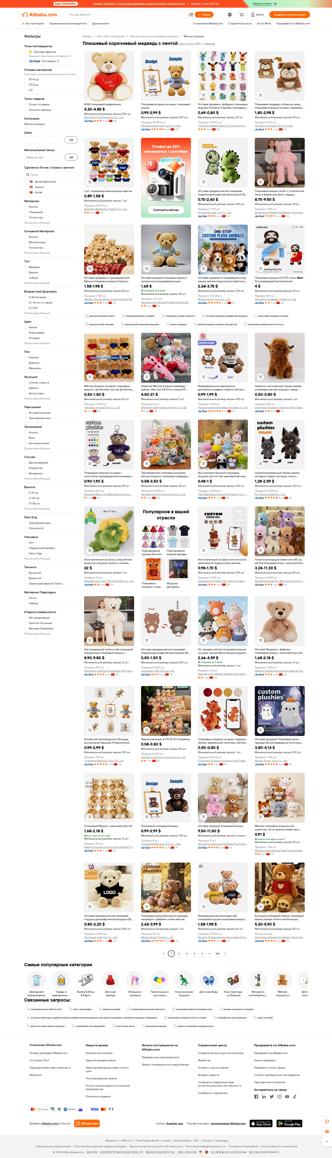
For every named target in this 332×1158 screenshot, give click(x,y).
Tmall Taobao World (147, 1140)
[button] (191, 14)
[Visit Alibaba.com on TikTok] (294, 1096)
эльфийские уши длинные (232, 1017)
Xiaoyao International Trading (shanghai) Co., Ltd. (166, 302)
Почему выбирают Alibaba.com (48, 1053)
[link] (327, 1122)
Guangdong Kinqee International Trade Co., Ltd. (223, 581)
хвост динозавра (82, 1009)
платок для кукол (125, 1026)
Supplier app (175, 1123)
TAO (195, 1140)
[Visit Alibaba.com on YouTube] (287, 1096)
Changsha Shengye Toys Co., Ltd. (161, 125)
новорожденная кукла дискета (148, 1009)
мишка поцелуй (111, 1009)
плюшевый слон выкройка (90, 1026)
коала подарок (178, 324)
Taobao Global (181, 1140)
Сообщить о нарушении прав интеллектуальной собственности (219, 1084)
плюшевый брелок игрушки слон (194, 1009)
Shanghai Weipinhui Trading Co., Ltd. (105, 209)
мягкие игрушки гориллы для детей (217, 324)
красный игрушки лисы (102, 316)
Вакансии (36, 1074)
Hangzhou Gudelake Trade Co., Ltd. (275, 299)
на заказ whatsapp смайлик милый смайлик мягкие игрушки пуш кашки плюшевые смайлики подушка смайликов (94, 1017)
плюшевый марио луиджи (140, 316)
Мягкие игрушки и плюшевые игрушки (154, 36)
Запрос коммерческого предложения (165, 1064)
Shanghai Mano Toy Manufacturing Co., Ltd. (109, 494)
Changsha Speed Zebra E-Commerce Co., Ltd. (223, 125)
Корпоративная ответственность (50, 1067)
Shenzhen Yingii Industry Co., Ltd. (104, 117)
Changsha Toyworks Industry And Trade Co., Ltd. (280, 407)
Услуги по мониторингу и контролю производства (108, 1087)
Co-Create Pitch (39, 1060)
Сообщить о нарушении (212, 1092)
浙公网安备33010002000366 (229, 1152)
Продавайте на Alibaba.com (271, 1053)
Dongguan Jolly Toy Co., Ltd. (214, 212)
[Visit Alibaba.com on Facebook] (256, 1096)
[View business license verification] (201, 1152)
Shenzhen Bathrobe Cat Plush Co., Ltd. (164, 407)
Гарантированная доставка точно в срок (107, 1069)
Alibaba (87, 36)
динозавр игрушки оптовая (273, 316)
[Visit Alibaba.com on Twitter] (271, 1096)
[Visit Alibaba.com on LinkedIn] (264, 1096)
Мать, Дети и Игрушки (110, 36)
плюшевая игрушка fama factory (266, 324)
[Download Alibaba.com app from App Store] (261, 1123)
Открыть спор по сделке (213, 1067)
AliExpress (111, 1140)
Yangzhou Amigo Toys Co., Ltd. (102, 407)
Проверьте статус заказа (269, 1067)
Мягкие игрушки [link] (194, 36)
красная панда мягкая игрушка (48, 1026)
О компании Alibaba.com (46, 1044)
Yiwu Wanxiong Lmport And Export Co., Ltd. (223, 494)
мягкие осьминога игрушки (238, 1009)
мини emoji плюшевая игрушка (142, 324)
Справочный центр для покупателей (220, 1053)
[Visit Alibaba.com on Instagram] (279, 1096)
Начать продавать (265, 1060)
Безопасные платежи (99, 1053)
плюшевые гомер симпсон (180, 316)
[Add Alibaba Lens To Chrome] (87, 1123)
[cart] (242, 15)
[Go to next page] (225, 953)
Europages (221, 1140)
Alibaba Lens (50, 1123)
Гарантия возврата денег (101, 1060)
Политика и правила (98, 1096)
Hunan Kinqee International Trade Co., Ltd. (223, 407)
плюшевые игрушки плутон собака (187, 1017)
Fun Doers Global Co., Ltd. (270, 494)
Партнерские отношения (269, 1082)
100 (218, 953)
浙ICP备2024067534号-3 (264, 1152)
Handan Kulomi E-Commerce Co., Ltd (163, 494)
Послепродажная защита (101, 1078)
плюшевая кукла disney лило (46, 1009)
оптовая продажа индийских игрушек (226, 316)
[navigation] (51, 495)
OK (71, 139)
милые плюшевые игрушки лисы (196, 1026)
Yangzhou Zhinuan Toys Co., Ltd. (274, 125)
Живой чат (204, 1060)
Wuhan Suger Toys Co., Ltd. (214, 299)
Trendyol (207, 1140)
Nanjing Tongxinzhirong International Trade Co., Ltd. (109, 299)
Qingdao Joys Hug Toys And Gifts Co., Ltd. (109, 581)
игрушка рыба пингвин (101, 324)
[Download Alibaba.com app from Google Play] (289, 1123)
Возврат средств (208, 1074)
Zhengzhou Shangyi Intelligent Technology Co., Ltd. (280, 212)
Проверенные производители (160, 1057)
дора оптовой (265, 1017)
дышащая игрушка (156, 1026)
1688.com (126, 1140)
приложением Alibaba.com (228, 1123)
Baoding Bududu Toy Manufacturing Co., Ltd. (280, 581)
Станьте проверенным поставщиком (277, 1074)
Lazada (166, 1140)
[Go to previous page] (163, 953)
